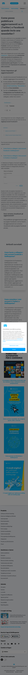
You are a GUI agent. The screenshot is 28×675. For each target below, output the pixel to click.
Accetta (14, 349)
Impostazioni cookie (14, 345)
